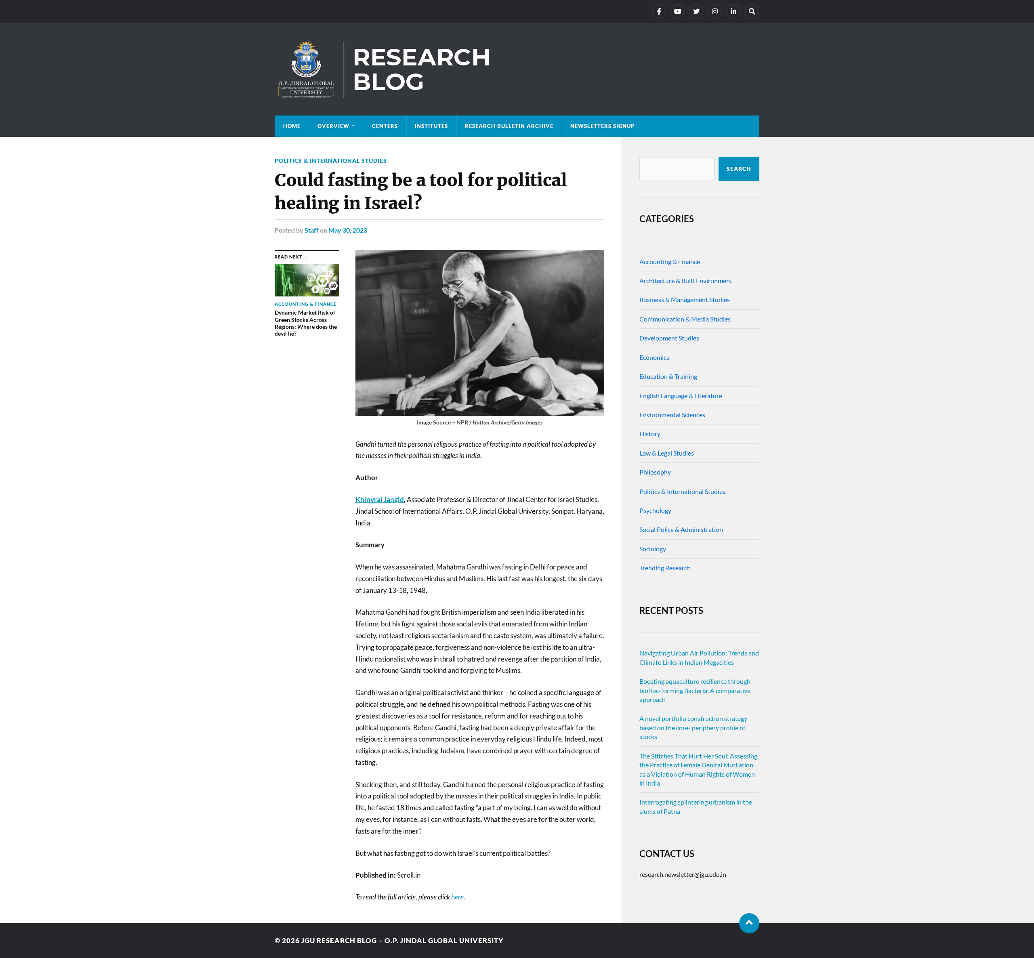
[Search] (752, 11)
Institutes (431, 126)
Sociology (652, 549)
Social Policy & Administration (681, 529)
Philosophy (655, 472)
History (649, 433)
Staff (312, 230)
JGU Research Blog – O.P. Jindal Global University (402, 940)
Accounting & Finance (669, 261)
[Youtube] (677, 11)
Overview (333, 126)
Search (739, 169)
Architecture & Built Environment (685, 280)
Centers (385, 126)
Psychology (655, 510)
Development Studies (669, 338)
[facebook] (659, 11)
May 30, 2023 (347, 230)
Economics (654, 357)
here (457, 897)
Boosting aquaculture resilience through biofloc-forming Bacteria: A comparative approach (694, 690)
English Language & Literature (680, 395)
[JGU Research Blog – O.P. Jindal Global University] (517, 69)
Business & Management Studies (684, 299)
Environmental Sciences (672, 414)
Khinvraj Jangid (379, 499)
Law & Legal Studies (666, 453)
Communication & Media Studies (685, 319)
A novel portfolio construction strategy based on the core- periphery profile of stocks (693, 727)
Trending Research (665, 567)
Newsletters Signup (602, 126)
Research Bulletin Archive (509, 126)
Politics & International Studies (331, 160)
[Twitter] (696, 11)
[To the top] (749, 923)
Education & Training (668, 376)
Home (292, 126)
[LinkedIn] (733, 11)
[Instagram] (715, 11)
